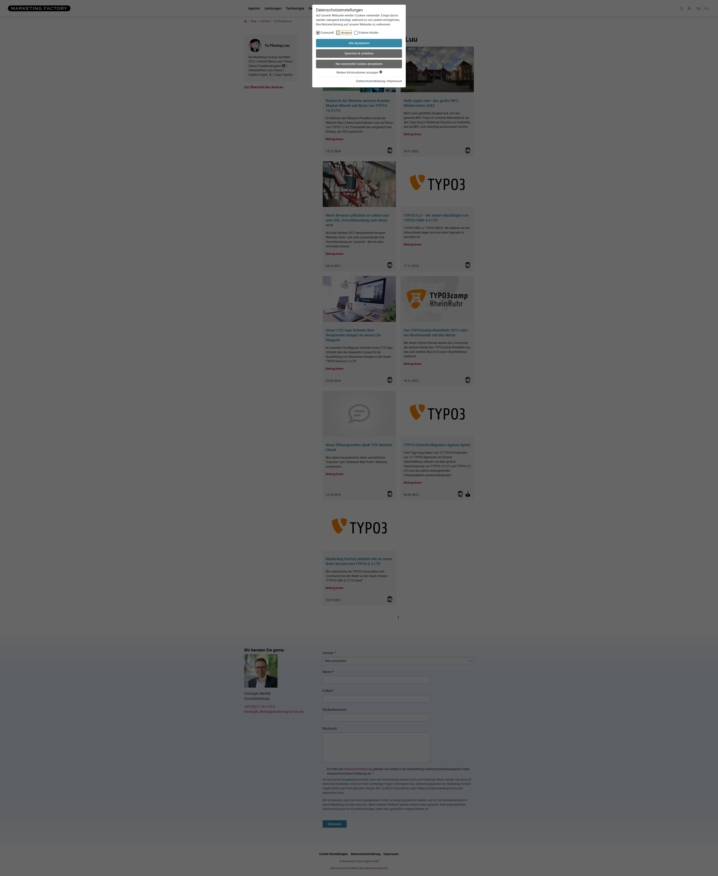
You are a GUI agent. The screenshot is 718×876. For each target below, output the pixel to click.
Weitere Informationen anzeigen (357, 72)
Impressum (394, 81)
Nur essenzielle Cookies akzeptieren (359, 64)
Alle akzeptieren (359, 43)
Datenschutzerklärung (370, 81)
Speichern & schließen (359, 53)
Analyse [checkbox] (346, 32)
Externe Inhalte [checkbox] (368, 32)
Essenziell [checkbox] (327, 32)
